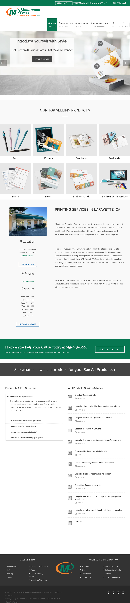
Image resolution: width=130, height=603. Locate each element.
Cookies (22, 599)
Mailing (10, 573)
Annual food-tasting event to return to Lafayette (94, 463)
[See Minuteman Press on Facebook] (109, 593)
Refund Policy (52, 599)
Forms (15, 196)
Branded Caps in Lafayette (85, 395)
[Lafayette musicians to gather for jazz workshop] (70, 419)
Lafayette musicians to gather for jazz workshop (94, 418)
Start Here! (42, 59)
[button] (3, 63)
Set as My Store (63, 3)
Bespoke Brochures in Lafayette (88, 429)
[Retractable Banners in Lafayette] (70, 487)
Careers (108, 573)
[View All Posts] (70, 523)
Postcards (114, 158)
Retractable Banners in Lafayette (88, 485)
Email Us (29, 264)
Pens (15, 158)
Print (9, 570)
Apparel (34, 570)
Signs (9, 577)
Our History (86, 573)
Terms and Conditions (36, 599)
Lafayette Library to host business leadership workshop (97, 406)
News (31, 576)
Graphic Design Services (114, 196)
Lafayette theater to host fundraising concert (93, 474)
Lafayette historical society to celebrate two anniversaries (98, 510)
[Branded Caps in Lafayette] (70, 397)
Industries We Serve (39, 580)
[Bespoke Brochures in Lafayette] (70, 430)
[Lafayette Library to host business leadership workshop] (70, 408)
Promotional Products (39, 566)
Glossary (39, 573)
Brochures (81, 158)
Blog (83, 570)
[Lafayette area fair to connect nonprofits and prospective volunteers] (70, 498)
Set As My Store (27, 324)
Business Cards (81, 196)
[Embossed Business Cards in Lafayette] (70, 453)
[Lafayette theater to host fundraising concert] (70, 475)
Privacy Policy (10, 599)
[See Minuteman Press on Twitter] (113, 593)
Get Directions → (28, 256)
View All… (79, 521)
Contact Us (86, 577)
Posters (48, 158)
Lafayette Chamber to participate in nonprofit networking (98, 440)
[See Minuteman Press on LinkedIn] (118, 593)
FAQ (32, 573)
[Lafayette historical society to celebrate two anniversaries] (70, 512)
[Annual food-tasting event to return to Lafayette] (70, 464)
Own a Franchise (111, 566)
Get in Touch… (110, 349)
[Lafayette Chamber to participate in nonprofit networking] (70, 442)
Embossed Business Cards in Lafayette (91, 451)
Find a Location (13, 566)
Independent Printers (114, 570)
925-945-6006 (119, 3)
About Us (86, 566)
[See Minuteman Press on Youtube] (123, 593)
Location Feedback (112, 577)
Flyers (48, 196)
